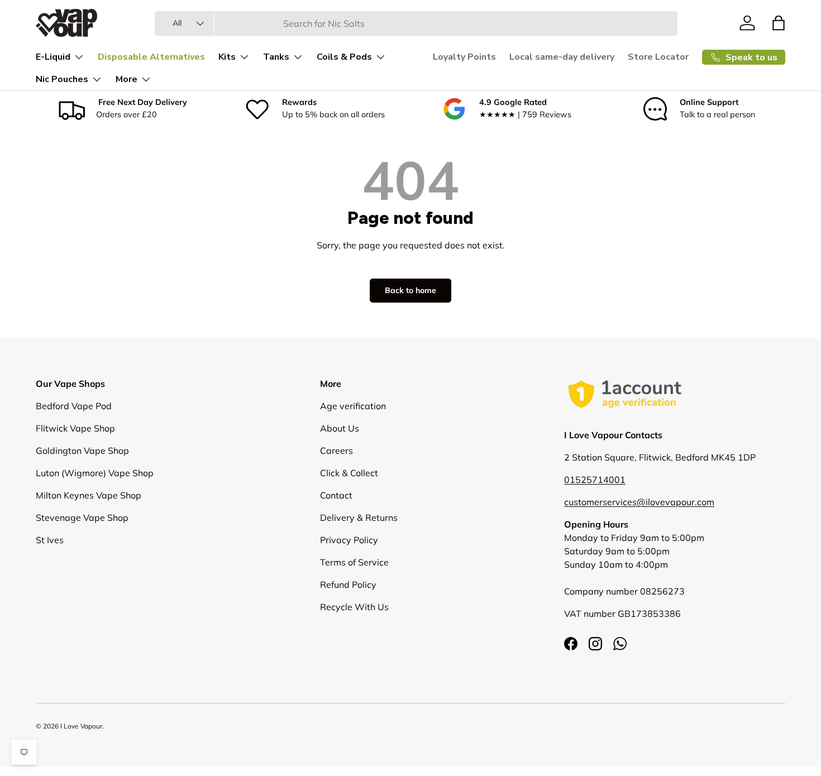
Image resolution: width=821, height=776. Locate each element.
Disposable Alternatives (151, 57)
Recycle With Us (354, 606)
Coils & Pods (344, 57)
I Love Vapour (81, 726)
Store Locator (658, 57)
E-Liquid (53, 57)
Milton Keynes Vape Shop (88, 495)
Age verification (353, 405)
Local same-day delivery (561, 57)
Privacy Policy (349, 539)
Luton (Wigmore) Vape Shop (95, 472)
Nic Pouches (62, 79)
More (126, 79)
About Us (339, 428)
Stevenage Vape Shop (82, 517)
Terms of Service (354, 562)
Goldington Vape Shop (82, 450)
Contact (336, 495)
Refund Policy (348, 584)
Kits (227, 57)
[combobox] (416, 23)
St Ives (50, 539)
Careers (336, 450)
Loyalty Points (464, 57)
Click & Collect (349, 472)
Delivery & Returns (359, 517)
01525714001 (595, 479)
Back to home (410, 290)
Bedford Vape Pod (74, 405)
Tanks (276, 57)
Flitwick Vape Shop (75, 428)
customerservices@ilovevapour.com (639, 501)
